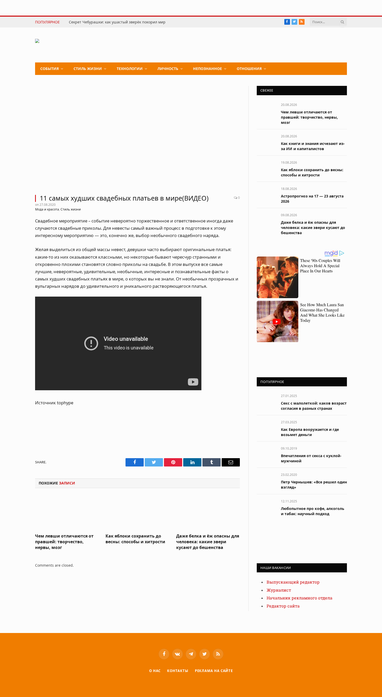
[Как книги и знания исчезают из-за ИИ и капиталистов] (266, 141)
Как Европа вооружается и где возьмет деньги (310, 432)
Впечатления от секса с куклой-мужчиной (311, 458)
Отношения (249, 68)
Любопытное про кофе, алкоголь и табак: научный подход (312, 511)
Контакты (177, 670)
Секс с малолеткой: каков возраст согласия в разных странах (314, 406)
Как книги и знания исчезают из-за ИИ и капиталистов (313, 146)
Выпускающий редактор (293, 582)
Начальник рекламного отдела (299, 598)
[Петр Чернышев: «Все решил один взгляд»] (266, 480)
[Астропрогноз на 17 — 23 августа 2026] (266, 194)
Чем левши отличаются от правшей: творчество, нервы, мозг (64, 541)
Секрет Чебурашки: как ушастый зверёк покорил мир (117, 22)
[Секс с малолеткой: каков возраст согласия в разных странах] (266, 401)
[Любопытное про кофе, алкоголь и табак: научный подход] (266, 506)
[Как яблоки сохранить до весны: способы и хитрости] (137, 512)
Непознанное (207, 68)
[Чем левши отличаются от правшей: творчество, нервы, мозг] (67, 512)
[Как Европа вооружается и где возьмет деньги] (266, 427)
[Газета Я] (74, 45)
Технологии (130, 68)
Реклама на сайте (214, 670)
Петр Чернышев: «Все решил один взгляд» (314, 484)
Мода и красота (47, 209)
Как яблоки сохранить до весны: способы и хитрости (135, 539)
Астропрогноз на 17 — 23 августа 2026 (312, 199)
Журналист (279, 590)
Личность (167, 68)
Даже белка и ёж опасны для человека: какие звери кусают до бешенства (207, 541)
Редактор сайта (283, 606)
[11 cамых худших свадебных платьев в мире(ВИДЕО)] (137, 137)
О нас (155, 670)
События (49, 68)
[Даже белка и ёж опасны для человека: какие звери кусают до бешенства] (208, 512)
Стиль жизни (88, 68)
